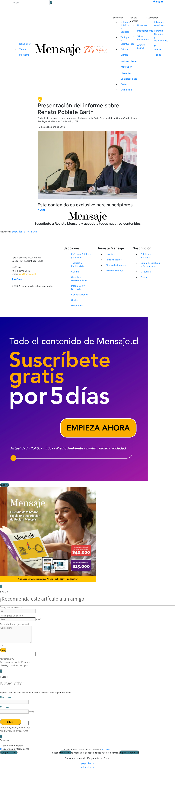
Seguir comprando (129, 752)
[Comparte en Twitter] (41, 210)
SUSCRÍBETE (87, 763)
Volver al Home (87, 767)
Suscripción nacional (13, 745)
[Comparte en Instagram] (44, 210)
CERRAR (4, 485)
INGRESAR (31, 231)
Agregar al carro (8, 752)
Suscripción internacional (16, 749)
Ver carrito (65, 752)
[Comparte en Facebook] (38, 210)
